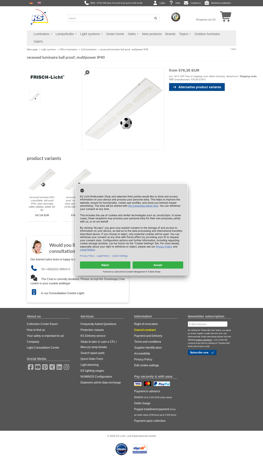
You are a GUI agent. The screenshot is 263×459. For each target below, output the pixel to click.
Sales (132, 34)
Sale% (38, 41)
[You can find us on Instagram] (65, 366)
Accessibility (142, 353)
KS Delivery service (93, 335)
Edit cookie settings (146, 365)
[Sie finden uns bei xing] (51, 366)
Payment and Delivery (148, 335)
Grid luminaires (89, 49)
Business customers (221, 3)
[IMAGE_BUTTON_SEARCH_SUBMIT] (154, 18)
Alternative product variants (199, 87)
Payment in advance (147, 391)
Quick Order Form (92, 358)
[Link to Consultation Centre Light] (35, 293)
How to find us (36, 329)
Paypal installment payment (155, 412)
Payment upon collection (149, 420)
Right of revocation (146, 324)
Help (178, 3)
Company (33, 341)
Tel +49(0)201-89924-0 (55, 269)
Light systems (90, 34)
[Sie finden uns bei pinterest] (44, 366)
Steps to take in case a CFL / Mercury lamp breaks (99, 344)
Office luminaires (68, 49)
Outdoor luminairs (207, 34)
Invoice (153, 397)
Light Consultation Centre (43, 347)
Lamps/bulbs (65, 34)
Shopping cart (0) (206, 19)
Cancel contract (145, 329)
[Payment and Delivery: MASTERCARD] (148, 384)
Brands (170, 34)
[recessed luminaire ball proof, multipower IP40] (35, 96)
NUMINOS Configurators (96, 376)
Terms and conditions (147, 341)
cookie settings (59, 283)
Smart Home (115, 34)
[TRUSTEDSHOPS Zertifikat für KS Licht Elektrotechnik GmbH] (175, 16)
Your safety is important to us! (45, 335)
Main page (32, 49)
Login (162, 3)
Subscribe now (199, 352)
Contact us (196, 3)
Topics (184, 34)
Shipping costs (248, 76)
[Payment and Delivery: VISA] (138, 384)
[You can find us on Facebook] (29, 366)
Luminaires (42, 34)
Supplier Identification (148, 347)
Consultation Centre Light (66, 293)
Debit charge (142, 403)
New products (152, 34)
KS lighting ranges (92, 370)
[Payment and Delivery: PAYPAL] (162, 384)
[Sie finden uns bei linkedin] (58, 366)
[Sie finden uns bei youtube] (36, 366)
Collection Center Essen (42, 324)
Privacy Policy (143, 359)
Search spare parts (92, 352)
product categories (204, 340)
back (234, 49)
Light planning (90, 364)
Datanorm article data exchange (101, 382)
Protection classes (92, 329)
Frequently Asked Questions (98, 324)
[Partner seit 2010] (121, 448)
